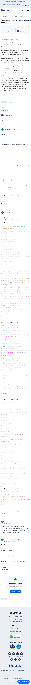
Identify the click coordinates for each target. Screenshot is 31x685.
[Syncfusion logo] (7, 10)
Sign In (23, 10)
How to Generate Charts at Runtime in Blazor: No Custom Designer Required (11, 5)
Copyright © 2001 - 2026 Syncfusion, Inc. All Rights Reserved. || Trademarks (15, 679)
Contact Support (15, 591)
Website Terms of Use (23, 670)
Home (2, 16)
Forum (6, 16)
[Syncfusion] (15, 665)
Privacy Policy (4, 670)
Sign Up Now (24, 5)
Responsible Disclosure (16, 673)
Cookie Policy (13, 670)
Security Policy (5, 673)
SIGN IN (4, 599)
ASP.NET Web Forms (14, 16)
